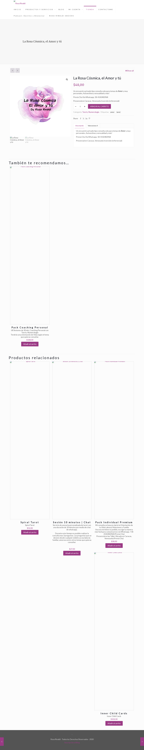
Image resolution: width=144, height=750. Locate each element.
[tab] (79, 125)
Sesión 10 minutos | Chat (72, 522)
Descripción (79, 126)
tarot (118, 112)
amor (112, 112)
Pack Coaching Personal (29, 327)
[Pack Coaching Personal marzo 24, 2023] (2, 741)
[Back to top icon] (72, 734)
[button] (67, 79)
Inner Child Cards (114, 713)
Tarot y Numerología (90, 112)
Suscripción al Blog (72, 742)
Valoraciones (93, 126)
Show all (130, 70)
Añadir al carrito (99, 106)
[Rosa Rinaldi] (19, 3)
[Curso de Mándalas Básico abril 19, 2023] (142, 741)
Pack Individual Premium (114, 522)
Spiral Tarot (30, 522)
